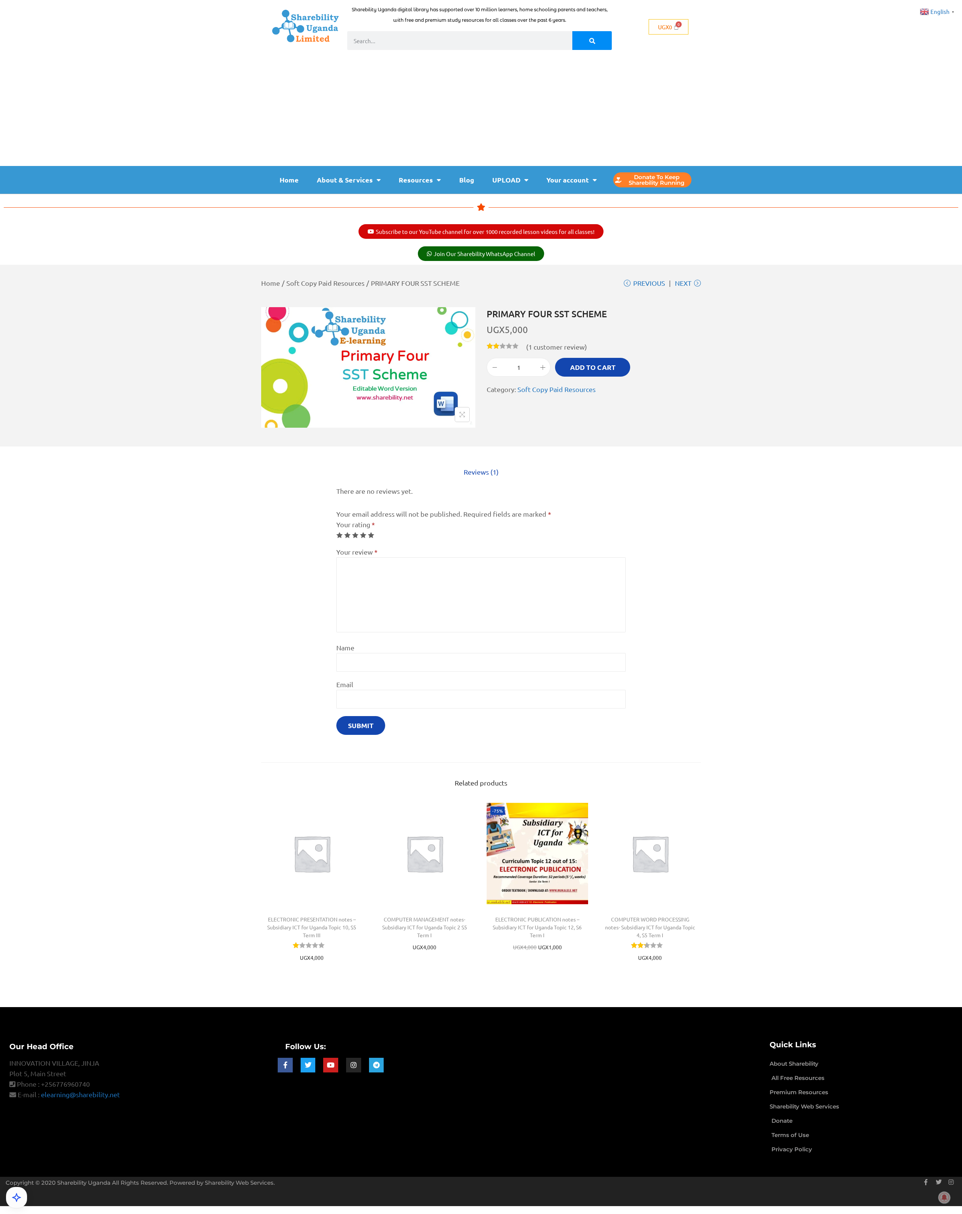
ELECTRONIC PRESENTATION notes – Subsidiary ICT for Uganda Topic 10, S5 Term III (311, 927)
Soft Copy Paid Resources (325, 283)
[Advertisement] (481, 109)
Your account (567, 179)
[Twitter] (308, 1065)
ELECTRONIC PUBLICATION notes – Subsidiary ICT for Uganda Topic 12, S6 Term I (537, 927)
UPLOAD (506, 179)
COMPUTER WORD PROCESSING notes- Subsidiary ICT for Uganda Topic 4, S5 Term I (650, 927)
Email (344, 684)
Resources (416, 179)
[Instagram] (353, 1065)
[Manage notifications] (944, 1197)
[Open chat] (16, 1197)
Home (289, 179)
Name (345, 647)
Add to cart (593, 367)
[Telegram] (376, 1065)
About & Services (345, 179)
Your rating (355, 524)
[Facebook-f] (285, 1065)
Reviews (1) (481, 472)
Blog (466, 179)
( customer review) (556, 347)
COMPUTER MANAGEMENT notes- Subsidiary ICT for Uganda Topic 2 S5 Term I (424, 927)
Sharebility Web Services (239, 1182)
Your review (357, 552)
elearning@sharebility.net (80, 1094)
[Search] (592, 40)
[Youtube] (330, 1065)
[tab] (481, 472)
